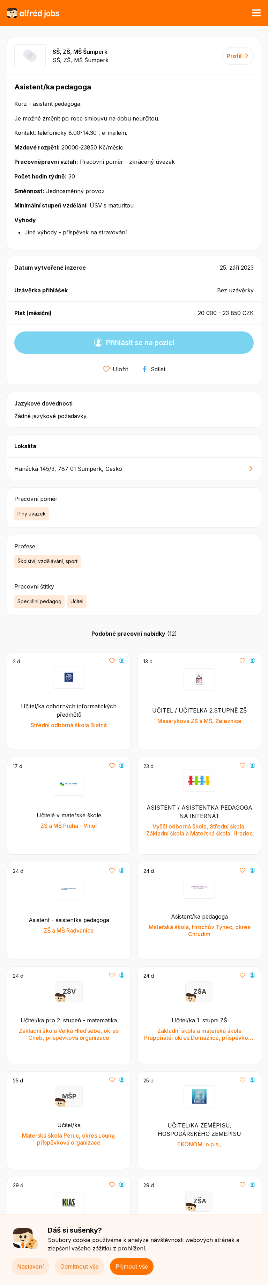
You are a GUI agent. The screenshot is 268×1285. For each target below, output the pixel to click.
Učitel (76, 601)
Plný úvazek (31, 514)
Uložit (120, 369)
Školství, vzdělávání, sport (47, 561)
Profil (234, 55)
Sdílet (158, 369)
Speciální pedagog (39, 601)
